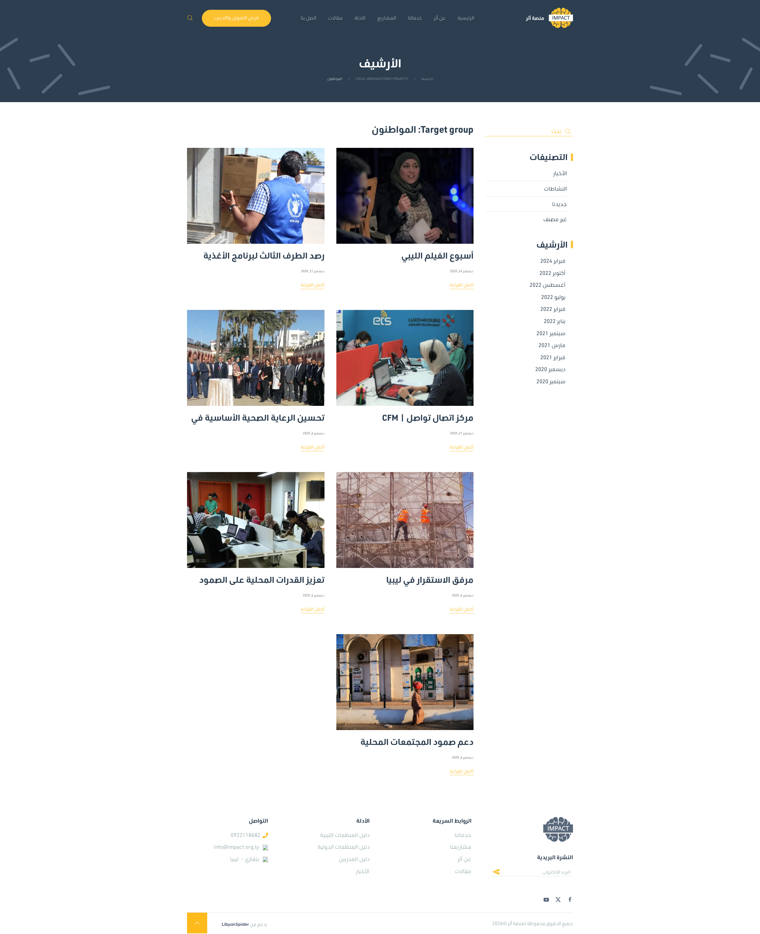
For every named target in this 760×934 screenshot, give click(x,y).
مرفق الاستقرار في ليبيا (430, 577)
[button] (190, 18)
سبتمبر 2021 (551, 333)
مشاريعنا (460, 846)
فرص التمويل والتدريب (236, 17)
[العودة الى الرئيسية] (549, 18)
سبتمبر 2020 (551, 381)
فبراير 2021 (553, 357)
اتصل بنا (308, 18)
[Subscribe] (500, 872)
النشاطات (555, 188)
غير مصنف (555, 219)
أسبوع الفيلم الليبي (437, 253)
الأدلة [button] (359, 18)
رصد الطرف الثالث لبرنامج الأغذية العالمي (263, 253)
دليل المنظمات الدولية (344, 846)
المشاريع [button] (386, 18)
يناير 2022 (555, 320)
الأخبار (560, 173)
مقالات (335, 18)
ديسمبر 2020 (550, 369)
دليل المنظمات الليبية (345, 834)
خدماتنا (415, 18)
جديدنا (559, 204)
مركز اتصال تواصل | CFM (428, 415)
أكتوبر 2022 (552, 272)
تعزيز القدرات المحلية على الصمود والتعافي (261, 577)
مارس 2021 (552, 345)
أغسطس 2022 (548, 284)
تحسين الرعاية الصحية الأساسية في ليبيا (257, 415)
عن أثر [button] (440, 18)
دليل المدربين (354, 858)
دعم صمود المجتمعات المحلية (417, 739)
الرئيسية (465, 18)
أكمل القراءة (462, 285)
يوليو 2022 (553, 296)
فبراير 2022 (553, 308)
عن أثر (464, 858)
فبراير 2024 (553, 260)
